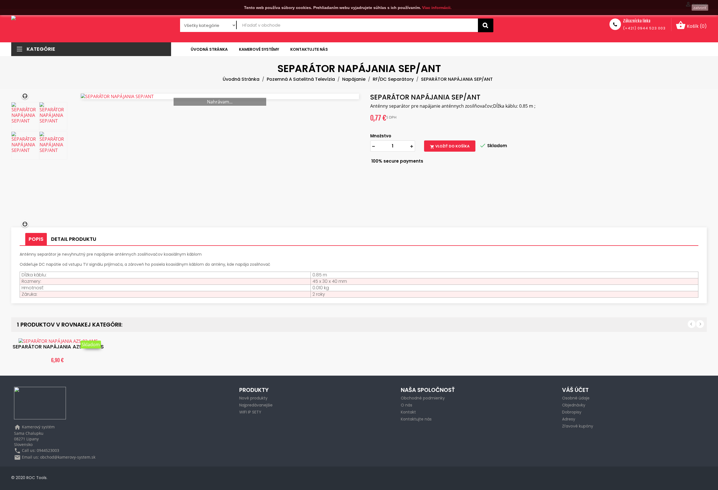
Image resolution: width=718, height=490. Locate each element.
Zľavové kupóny (577, 426)
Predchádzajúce (692, 324)
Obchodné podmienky (423, 398)
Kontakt (408, 412)
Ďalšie (700, 324)
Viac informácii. (437, 7)
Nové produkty (253, 398)
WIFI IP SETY (250, 412)
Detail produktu (73, 238)
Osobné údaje (576, 398)
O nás (406, 405)
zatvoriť (700, 7)
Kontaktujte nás (416, 419)
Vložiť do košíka (450, 146)
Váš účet (575, 390)
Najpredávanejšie (256, 405)
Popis (36, 238)
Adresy (568, 419)
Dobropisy (571, 412)
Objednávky (573, 405)
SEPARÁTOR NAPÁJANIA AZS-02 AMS (58, 346)
